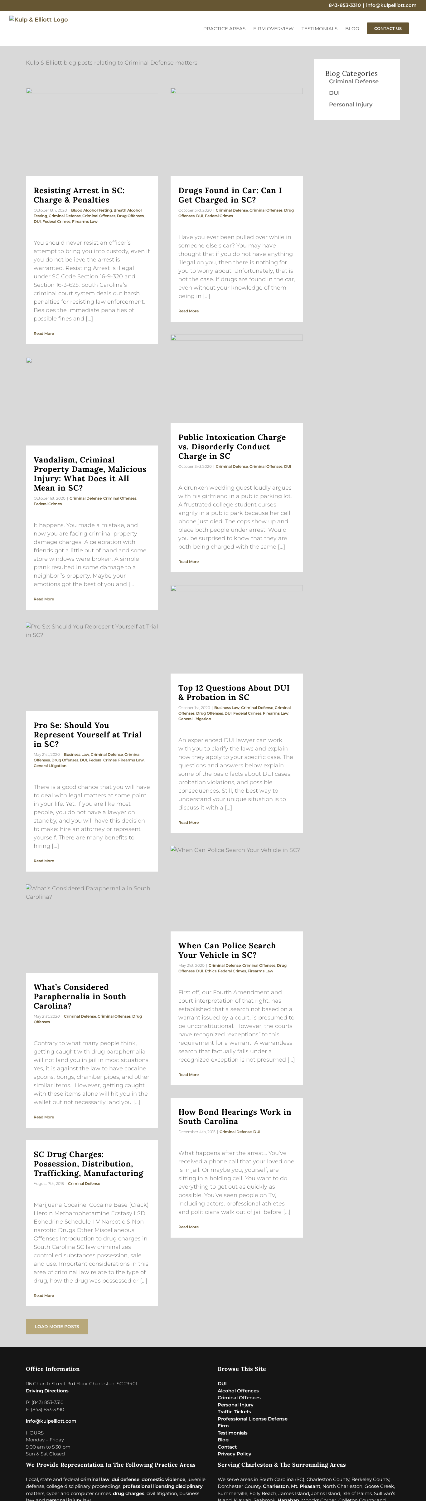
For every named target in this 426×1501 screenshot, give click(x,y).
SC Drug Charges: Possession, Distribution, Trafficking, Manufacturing (88, 1163)
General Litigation (194, 718)
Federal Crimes (56, 221)
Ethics (210, 971)
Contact (227, 1447)
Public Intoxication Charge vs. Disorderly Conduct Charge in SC (232, 446)
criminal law (94, 1479)
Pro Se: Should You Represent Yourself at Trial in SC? (88, 734)
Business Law (227, 707)
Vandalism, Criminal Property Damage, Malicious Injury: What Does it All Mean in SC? (90, 474)
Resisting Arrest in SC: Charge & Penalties (79, 195)
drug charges (128, 1493)
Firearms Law (85, 221)
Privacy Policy (234, 1454)
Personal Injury (350, 104)
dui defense (125, 1479)
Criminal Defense (65, 215)
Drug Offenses (130, 215)
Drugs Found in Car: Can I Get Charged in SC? (230, 195)
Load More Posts (57, 1326)
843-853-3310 (345, 5)
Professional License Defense (253, 1419)
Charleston (276, 1486)
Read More (44, 333)
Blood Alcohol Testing (91, 210)
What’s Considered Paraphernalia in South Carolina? (80, 996)
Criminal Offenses (98, 215)
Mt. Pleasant (305, 1486)
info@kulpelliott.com (391, 5)
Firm (223, 1426)
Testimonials (233, 1433)
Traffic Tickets (234, 1412)
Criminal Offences (239, 1398)
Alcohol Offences (238, 1391)
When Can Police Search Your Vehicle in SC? (227, 950)
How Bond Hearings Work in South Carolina (235, 1116)
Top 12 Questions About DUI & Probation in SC (234, 692)
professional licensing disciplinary (163, 1486)
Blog (223, 1440)
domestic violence (163, 1479)
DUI (37, 221)
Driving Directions (47, 1391)
